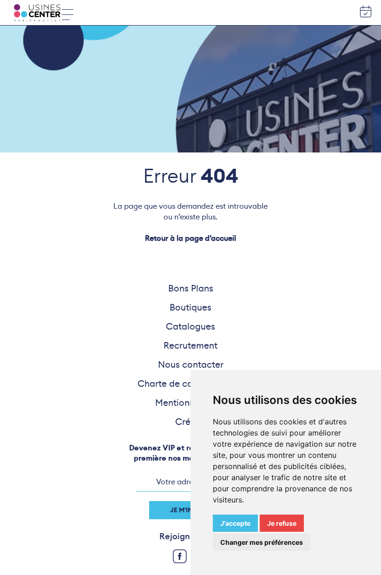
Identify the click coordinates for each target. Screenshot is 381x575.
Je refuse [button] (281, 523)
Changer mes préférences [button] (261, 542)
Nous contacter (190, 364)
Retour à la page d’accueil (190, 238)
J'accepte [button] (235, 523)
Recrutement (190, 345)
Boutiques (190, 307)
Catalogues (190, 326)
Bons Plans (190, 288)
